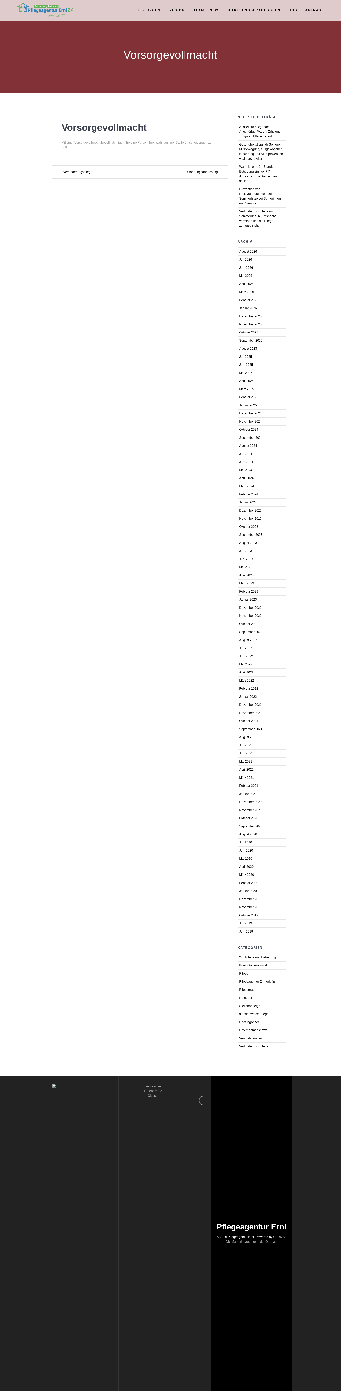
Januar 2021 (248, 794)
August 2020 (248, 834)
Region (177, 10)
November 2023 (250, 518)
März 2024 (246, 486)
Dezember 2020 (250, 802)
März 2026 (246, 292)
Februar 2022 (248, 688)
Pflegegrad (247, 989)
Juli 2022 (245, 648)
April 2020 (246, 866)
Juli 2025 (245, 356)
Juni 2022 (246, 656)
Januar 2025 (248, 405)
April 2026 (246, 284)
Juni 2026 (246, 267)
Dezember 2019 (250, 899)
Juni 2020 (246, 850)
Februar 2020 (248, 883)
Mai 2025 (245, 373)
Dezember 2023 (250, 510)
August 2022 (248, 640)
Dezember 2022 (250, 607)
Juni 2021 (246, 753)
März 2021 (246, 777)
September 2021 (250, 729)
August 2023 (248, 543)
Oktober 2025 (248, 332)
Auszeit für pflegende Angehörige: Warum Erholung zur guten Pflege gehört (260, 131)
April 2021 (246, 769)
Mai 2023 (245, 567)
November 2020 (250, 810)
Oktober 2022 (248, 624)
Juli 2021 (245, 745)
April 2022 (246, 672)
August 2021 (248, 737)
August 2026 (248, 251)
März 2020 (246, 874)
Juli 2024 (245, 454)
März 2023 (246, 583)
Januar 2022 (248, 696)
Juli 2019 (245, 923)
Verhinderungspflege (253, 1046)
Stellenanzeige (249, 1006)
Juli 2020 (245, 842)
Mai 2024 (245, 470)
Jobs (294, 10)
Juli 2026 (245, 259)
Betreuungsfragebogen (253, 10)
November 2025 (250, 324)
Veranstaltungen (250, 1038)
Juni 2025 (246, 364)
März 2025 (246, 389)
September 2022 (250, 632)
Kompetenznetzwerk (253, 965)
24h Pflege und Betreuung (257, 957)
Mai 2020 (245, 858)
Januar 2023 (248, 599)
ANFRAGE (314, 10)
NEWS (215, 10)
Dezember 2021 (250, 704)
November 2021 (250, 713)
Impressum (153, 1086)
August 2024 (248, 445)
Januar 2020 (248, 891)
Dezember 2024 (250, 413)
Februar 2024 (248, 494)
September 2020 (250, 826)
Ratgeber (245, 997)
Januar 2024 (248, 502)
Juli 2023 (245, 551)
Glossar (153, 1095)
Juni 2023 (246, 559)
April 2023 (246, 575)
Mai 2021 (245, 761)
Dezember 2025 (250, 316)
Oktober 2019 (248, 915)
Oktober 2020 (248, 818)
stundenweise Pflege (254, 1014)
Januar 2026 (248, 308)
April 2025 (246, 381)
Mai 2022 (245, 664)
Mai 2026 (245, 275)
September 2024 (250, 437)
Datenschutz (153, 1091)
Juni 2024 (246, 462)
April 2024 (246, 478)
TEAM (199, 10)
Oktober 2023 (248, 526)
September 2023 (250, 534)
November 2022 (250, 615)
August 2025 (248, 348)
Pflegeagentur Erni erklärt (257, 981)
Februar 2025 (248, 397)
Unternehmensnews (253, 1030)
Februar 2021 (248, 785)
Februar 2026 (248, 300)
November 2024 (250, 421)
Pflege (243, 973)
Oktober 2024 (248, 429)
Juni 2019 (246, 931)
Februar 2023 (248, 591)
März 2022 (246, 680)
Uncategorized (249, 1022)
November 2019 (250, 907)
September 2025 (250, 340)
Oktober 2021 (248, 721)
